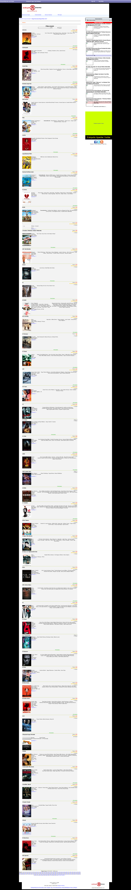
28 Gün (24, 667)
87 (57, 874)
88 (59, 874)
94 (70, 874)
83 (49, 874)
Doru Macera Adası (91, 20)
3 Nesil (24, 820)
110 (57, 875)
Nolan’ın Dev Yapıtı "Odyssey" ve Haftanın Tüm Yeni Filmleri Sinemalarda (98, 83)
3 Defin (24, 751)
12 (40, 872)
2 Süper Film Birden (27, 536)
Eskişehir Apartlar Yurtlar (99, 123)
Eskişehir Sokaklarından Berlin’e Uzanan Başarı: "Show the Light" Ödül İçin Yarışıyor (98, 41)
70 (25, 874)
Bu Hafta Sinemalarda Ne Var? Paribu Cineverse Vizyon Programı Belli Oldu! (98, 32)
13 (23, 404)
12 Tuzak (24, 351)
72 (29, 874)
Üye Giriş (101, 1)
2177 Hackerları (26, 635)
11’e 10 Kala (25, 316)
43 (36, 873)
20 (55, 872)
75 (34, 874)
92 (66, 874)
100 (34, 875)
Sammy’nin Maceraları (28, 172)
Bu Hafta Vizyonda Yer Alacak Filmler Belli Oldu (98, 66)
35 (21, 873)
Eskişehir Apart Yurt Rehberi (33, 1)
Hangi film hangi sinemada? (25, 18)
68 (21, 874)
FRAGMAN (75, 45)
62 (72, 873)
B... (95, 55)
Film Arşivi (60, 14)
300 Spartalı (25, 855)
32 (77, 872)
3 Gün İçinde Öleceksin (28, 766)
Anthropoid (25, 47)
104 (43, 875)
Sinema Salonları (48, 14)
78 (40, 874)
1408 (23, 454)
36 (23, 873)
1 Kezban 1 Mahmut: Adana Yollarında (31, 230)
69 (23, 874)
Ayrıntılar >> (33, 53)
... (102, 94)
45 (40, 873)
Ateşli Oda (25, 66)
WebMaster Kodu (68, 887)
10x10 (23, 264)
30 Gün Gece (25, 838)
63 (74, 873)
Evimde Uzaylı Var (26, 83)
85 (53, 874)
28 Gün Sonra (25, 682)
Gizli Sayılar (25, 99)
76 (36, 874)
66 (79, 873)
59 (66, 873)
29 (72, 872)
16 (47, 872)
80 (44, 874)
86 (55, 874)
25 (64, 872)
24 (62, 872)
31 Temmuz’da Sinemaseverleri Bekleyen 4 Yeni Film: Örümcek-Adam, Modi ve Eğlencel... (102, 69)
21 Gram (24, 619)
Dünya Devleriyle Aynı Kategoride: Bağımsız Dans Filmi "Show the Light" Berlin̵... (102, 43)
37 (25, 873)
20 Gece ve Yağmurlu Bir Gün (29, 551)
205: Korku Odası (26, 585)
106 (48, 875)
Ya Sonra (24, 189)
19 (53, 872)
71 (27, 874)
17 (49, 872)
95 (72, 874)
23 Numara (25, 651)
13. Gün (24, 436)
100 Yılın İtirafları (26, 249)
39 (29, 873)
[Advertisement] (75, 8)
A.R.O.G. (24, 30)
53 (55, 873)
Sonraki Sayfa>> (61, 875)
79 (42, 874)
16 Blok (24, 488)
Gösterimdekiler (38, 14)
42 (34, 873)
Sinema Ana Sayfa (26, 14)
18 (51, 872)
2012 (23, 567)
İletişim (75, 887)
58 (64, 873)
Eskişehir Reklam (61, 885)
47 (44, 873)
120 (23, 369)
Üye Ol (93, 1)
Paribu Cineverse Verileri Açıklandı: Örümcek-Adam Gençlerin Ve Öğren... (102, 61)
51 (51, 873)
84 (51, 874)
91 (64, 874)
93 (68, 874)
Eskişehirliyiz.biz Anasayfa (37, 887)
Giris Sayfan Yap (48, 887)
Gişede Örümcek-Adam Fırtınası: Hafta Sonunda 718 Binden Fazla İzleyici (98, 58)
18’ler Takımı (25, 520)
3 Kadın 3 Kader (26, 802)
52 (53, 873)
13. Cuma (24, 420)
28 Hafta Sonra (26, 698)
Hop (23, 117)
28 (70, 872)
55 (59, 873)
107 (50, 875)
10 (36, 872)
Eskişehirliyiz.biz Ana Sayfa (7, 1)
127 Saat (24, 386)
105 (46, 875)
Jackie (24, 135)
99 (79, 874)
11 (22, 282)
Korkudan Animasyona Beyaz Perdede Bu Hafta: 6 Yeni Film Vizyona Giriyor (98, 49)
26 (66, 872)
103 (41, 875)
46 (42, 873)
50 (49, 873)
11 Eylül (24, 300)
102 (39, 875)
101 (37, 875)
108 (52, 875)
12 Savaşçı (25, 334)
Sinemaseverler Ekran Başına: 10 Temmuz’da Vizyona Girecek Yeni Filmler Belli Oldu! (97, 91)
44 (38, 873)
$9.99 (23, 207)
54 (57, 873)
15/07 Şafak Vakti (26, 471)
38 (27, 873)
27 (68, 872)
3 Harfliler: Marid (26, 784)
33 (79, 872)
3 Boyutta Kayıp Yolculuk (28, 734)
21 (23, 602)
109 (54, 875)
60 (68, 873)
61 (70, 873)
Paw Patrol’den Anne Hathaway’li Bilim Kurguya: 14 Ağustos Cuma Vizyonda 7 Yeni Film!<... (102, 35)
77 (38, 874)
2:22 (23, 716)
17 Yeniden (25, 502)
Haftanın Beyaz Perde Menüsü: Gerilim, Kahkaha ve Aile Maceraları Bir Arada (98, 24)
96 (74, 874)
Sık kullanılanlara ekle (58, 887)
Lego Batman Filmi (27, 153)
